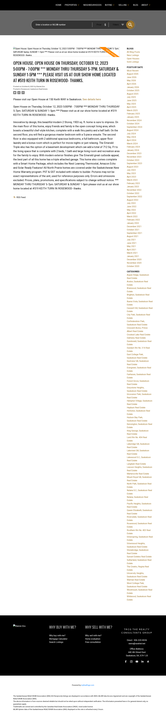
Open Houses (133, 58)
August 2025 (132, 94)
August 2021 (132, 236)
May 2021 (131, 246)
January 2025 (133, 117)
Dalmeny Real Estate (136, 338)
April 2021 (131, 249)
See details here (91, 99)
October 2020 (133, 266)
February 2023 (133, 183)
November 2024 (134, 120)
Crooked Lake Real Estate (138, 334)
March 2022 (132, 216)
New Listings (133, 55)
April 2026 (131, 84)
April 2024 (131, 140)
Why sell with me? (93, 635)
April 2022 (131, 213)
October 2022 (133, 193)
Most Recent (133, 70)
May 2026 (131, 80)
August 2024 (132, 130)
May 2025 (131, 104)
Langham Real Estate (136, 464)
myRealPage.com (87, 685)
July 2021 (131, 239)
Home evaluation (92, 639)
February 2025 (133, 113)
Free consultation (93, 642)
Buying (108, 5)
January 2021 (133, 256)
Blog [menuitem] (135, 5)
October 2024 (133, 123)
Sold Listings (133, 62)
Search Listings (56, 642)
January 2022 (133, 223)
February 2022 (133, 220)
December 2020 (134, 259)
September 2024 (134, 127)
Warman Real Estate (136, 580)
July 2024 (131, 133)
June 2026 (131, 77)
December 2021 (134, 226)
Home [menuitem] (58, 5)
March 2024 (132, 143)
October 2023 (133, 160)
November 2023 (134, 157)
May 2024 (131, 137)
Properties (71, 5)
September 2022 (134, 196)
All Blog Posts (133, 52)
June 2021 (131, 243)
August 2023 (132, 167)
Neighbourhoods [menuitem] (92, 5)
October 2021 (133, 229)
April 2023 (131, 177)
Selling (123, 5)
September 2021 (134, 233)
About (144, 5)
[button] (126, 661)
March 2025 (132, 110)
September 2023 (134, 163)
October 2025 (133, 90)
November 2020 (134, 263)
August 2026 (132, 74)
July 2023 (131, 170)
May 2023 (131, 173)
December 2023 (134, 153)
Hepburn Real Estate (136, 407)
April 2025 (131, 107)
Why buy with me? (57, 635)
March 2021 (132, 253)
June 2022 (131, 206)
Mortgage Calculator (58, 639)
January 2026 (133, 87)
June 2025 (131, 100)
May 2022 (131, 210)
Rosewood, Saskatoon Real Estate (34, 89)
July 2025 (131, 97)
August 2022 (132, 200)
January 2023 (133, 186)
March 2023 (132, 180)
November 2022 (134, 190)
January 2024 (133, 150)
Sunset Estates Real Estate (139, 556)
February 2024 (133, 147)
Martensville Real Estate (138, 474)
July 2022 (131, 203)
